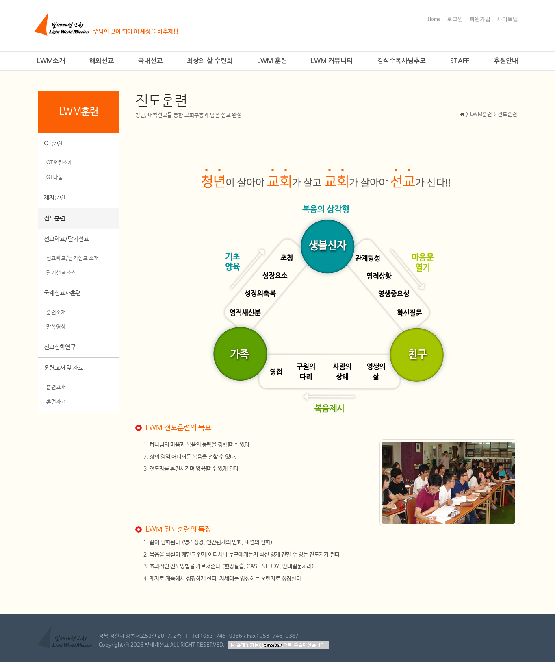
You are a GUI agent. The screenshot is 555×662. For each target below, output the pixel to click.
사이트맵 (507, 19)
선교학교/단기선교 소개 (72, 258)
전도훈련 (54, 218)
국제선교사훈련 (62, 293)
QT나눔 (54, 177)
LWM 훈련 (272, 61)
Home (433, 19)
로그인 (455, 19)
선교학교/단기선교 (66, 238)
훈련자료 (56, 402)
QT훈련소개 (59, 163)
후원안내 (506, 61)
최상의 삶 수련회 (210, 61)
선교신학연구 (60, 347)
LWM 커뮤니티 (332, 61)
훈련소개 (56, 312)
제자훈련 (54, 197)
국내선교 (150, 61)
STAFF (459, 61)
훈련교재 (56, 387)
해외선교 (101, 61)
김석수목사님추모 (401, 61)
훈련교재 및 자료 (63, 367)
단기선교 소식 (61, 273)
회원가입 (479, 19)
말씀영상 (56, 327)
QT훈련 (53, 143)
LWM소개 (51, 61)
